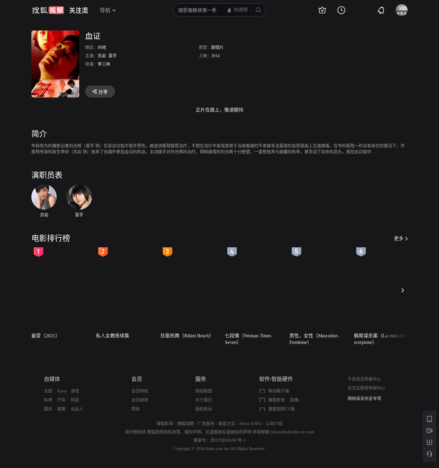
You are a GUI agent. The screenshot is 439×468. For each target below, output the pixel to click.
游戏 (75, 391)
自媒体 (52, 379)
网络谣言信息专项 (364, 398)
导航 (105, 10)
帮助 (135, 409)
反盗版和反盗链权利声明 (228, 432)
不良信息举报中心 (364, 379)
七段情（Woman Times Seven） (248, 339)
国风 (48, 409)
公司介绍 (274, 423)
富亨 (112, 56)
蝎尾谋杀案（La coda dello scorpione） (381, 339)
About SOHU (250, 423)
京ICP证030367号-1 (227, 440)
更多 (398, 238)
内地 (102, 47)
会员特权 (139, 391)
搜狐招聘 (185, 423)
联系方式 (226, 423)
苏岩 (102, 56)
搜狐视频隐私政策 (163, 432)
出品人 (77, 409)
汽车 (61, 400)
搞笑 (61, 409)
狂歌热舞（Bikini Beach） (187, 335)
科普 (48, 400)
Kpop (62, 391)
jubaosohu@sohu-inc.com (292, 432)
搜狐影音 (276, 400)
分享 (103, 91)
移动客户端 (278, 391)
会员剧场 (139, 400)
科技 (75, 400)
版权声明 (193, 432)
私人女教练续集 (112, 335)
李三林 (104, 64)
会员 (136, 379)
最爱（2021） (45, 335)
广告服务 (206, 423)
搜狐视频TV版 (281, 409)
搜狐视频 (48, 10)
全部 (48, 391)
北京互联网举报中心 (366, 388)
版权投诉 (203, 409)
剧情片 (217, 47)
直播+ (295, 400)
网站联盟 (203, 391)
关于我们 (203, 400)
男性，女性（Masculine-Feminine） (314, 339)
